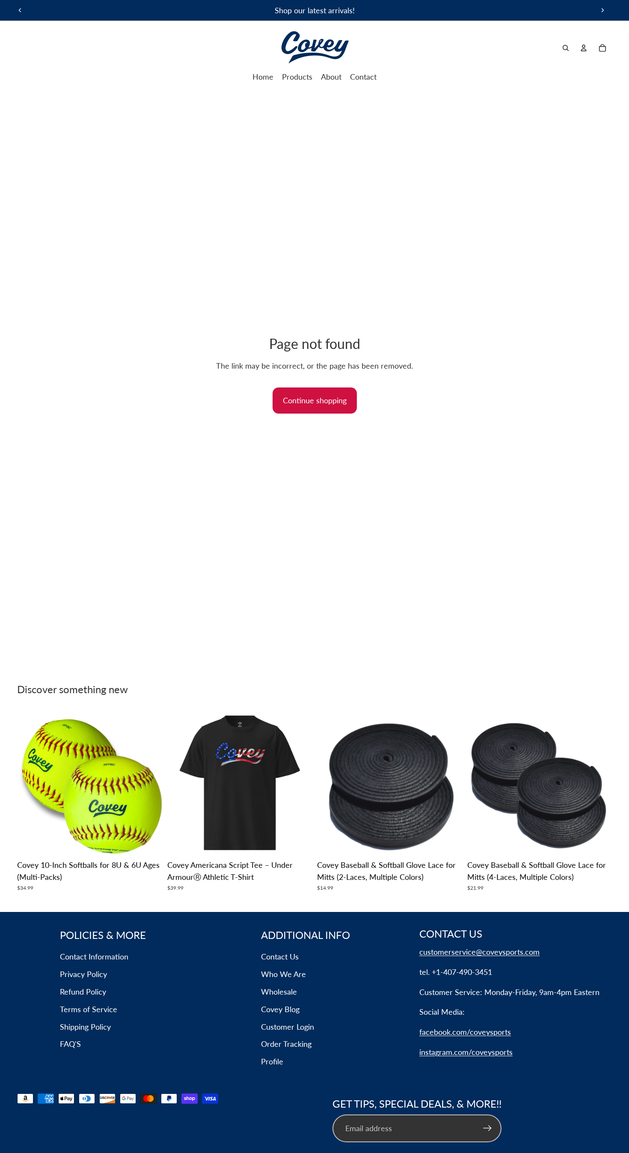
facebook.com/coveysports (465, 1032)
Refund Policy (83, 991)
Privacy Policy (83, 974)
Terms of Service (88, 1009)
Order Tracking (286, 1044)
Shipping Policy (85, 1026)
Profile (272, 1061)
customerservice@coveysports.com (479, 951)
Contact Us (280, 956)
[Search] (565, 48)
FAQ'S (70, 1044)
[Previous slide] (20, 10)
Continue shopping (315, 400)
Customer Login (287, 1026)
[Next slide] (602, 10)
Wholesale (279, 991)
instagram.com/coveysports (466, 1052)
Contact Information (94, 956)
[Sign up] (487, 1128)
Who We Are (283, 974)
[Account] (583, 48)
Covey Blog (280, 1009)
